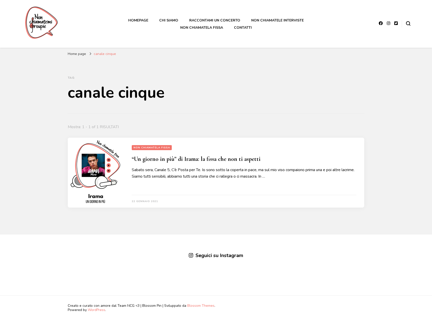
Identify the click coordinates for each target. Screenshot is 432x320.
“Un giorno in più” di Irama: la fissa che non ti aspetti (196, 159)
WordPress (96, 310)
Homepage (138, 20)
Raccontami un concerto (214, 20)
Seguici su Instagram (219, 255)
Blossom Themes (200, 305)
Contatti (243, 27)
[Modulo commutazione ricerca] (408, 23)
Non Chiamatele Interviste (277, 20)
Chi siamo (168, 20)
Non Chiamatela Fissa (201, 27)
